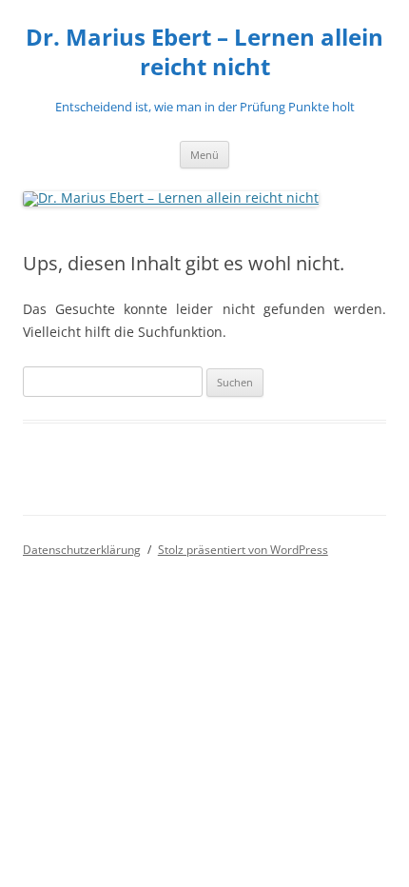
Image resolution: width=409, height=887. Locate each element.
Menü (204, 155)
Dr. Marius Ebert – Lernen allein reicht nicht (204, 52)
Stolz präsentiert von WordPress (243, 550)
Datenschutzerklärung (82, 550)
